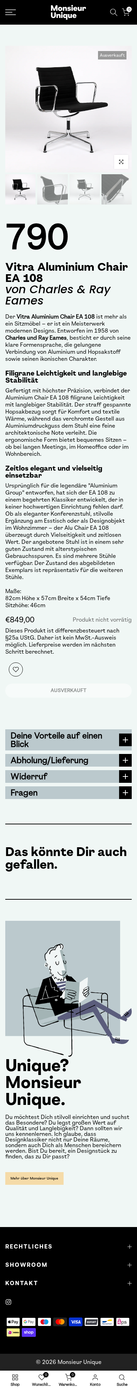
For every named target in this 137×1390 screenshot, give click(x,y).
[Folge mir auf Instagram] (8, 1302)
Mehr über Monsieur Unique (34, 1178)
